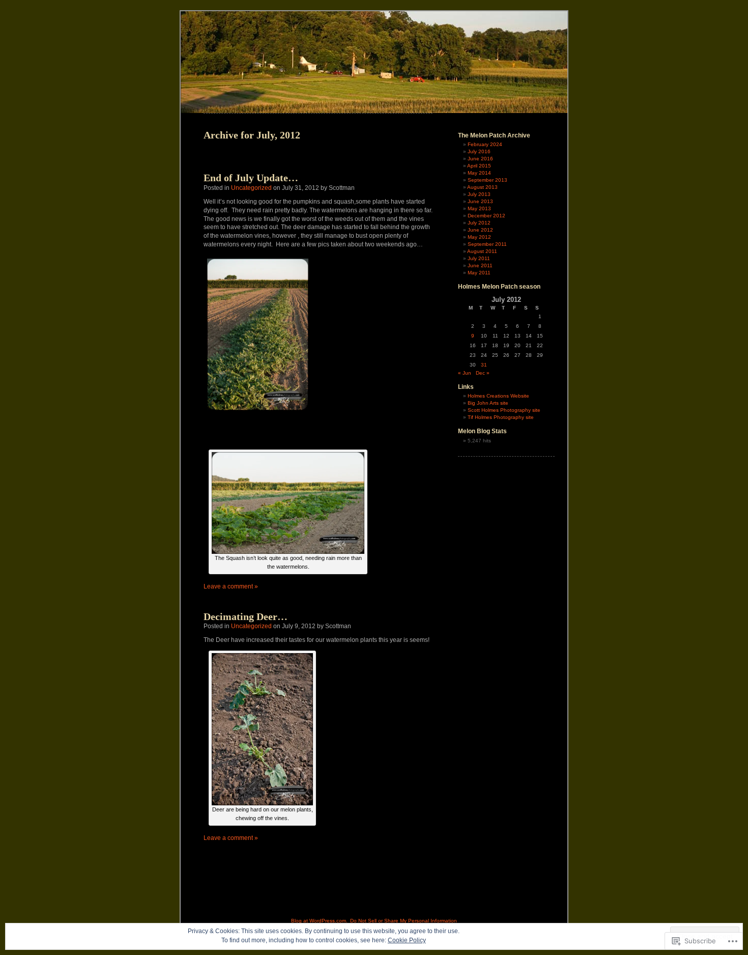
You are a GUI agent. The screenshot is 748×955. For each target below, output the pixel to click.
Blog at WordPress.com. (319, 920)
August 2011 (482, 251)
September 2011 (487, 244)
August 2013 (482, 187)
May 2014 (479, 173)
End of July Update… (251, 177)
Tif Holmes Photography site (501, 417)
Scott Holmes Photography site (504, 410)
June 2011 (480, 265)
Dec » (483, 373)
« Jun (464, 373)
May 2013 (479, 208)
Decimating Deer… (245, 616)
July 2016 (479, 151)
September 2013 (487, 180)
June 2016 (480, 158)
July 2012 (479, 223)
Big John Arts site (488, 403)
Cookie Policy (407, 940)
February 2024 (485, 144)
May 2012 (479, 237)
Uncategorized (251, 187)
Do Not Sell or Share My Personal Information (403, 920)
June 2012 (480, 230)
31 (484, 365)
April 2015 (479, 165)
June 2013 (480, 201)
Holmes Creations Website (498, 396)
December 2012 (486, 215)
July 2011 (479, 258)
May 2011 (479, 272)
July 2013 (479, 194)
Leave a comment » (231, 586)
